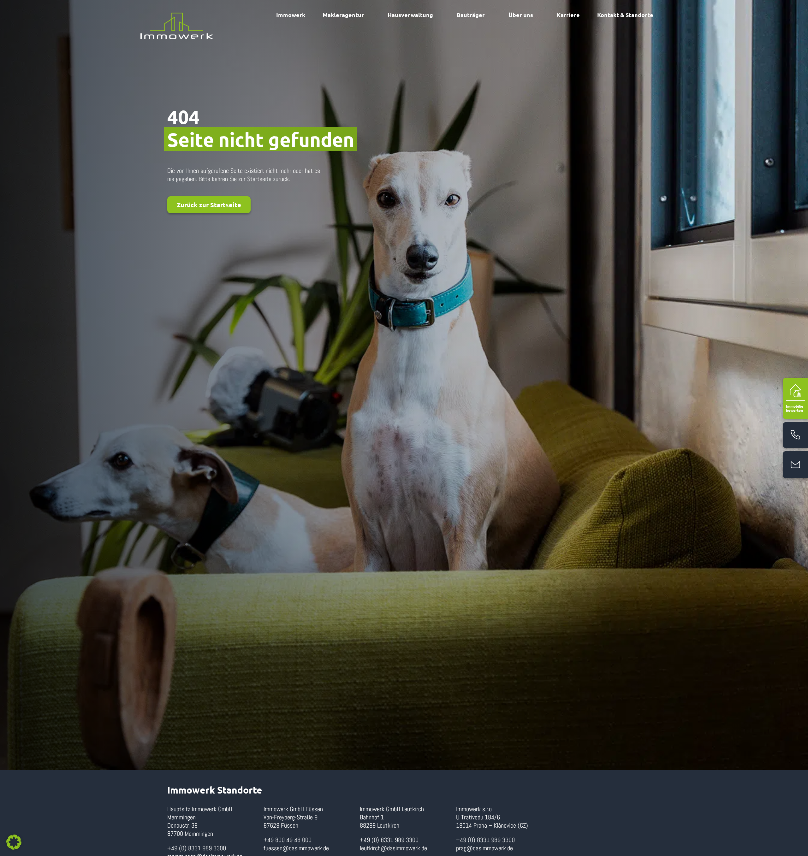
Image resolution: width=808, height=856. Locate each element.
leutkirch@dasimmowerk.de (393, 848)
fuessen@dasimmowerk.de (296, 848)
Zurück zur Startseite (209, 205)
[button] (14, 842)
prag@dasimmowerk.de (484, 848)
